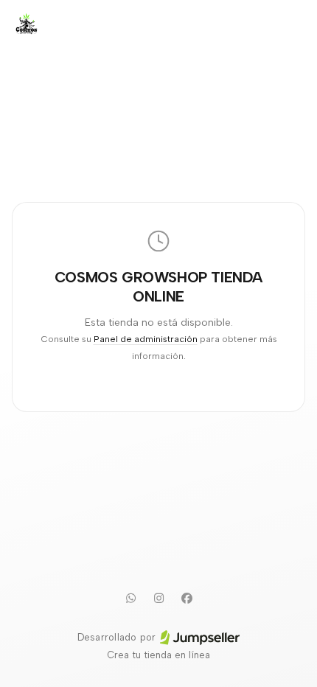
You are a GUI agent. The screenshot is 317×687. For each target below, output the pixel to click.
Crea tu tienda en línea (158, 654)
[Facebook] (186, 598)
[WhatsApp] (130, 598)
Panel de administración (146, 338)
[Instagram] (158, 598)
